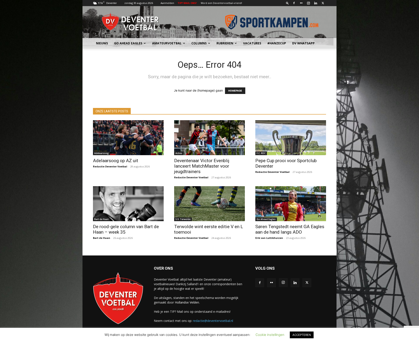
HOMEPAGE (235, 90)
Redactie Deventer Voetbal (110, 166)
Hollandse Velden (187, 302)
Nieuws (102, 43)
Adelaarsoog (101, 153)
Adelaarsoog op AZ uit (115, 160)
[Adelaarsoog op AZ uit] (128, 137)
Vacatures (252, 43)
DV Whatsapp (303, 43)
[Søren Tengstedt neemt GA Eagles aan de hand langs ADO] (290, 203)
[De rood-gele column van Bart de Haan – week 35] (128, 203)
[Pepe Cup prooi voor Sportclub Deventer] (290, 137)
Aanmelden (167, 3)
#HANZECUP (276, 43)
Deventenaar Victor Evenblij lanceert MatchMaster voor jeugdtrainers (201, 166)
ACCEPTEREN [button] (301, 335)
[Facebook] (294, 3)
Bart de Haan (101, 219)
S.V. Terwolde (183, 219)
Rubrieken (224, 43)
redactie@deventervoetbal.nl (213, 321)
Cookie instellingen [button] (270, 335)
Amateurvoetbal (167, 43)
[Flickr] (301, 3)
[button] (287, 3)
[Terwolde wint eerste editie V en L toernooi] (209, 203)
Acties (178, 153)
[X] (322, 3)
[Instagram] (308, 3)
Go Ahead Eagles (128, 43)
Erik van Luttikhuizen (269, 238)
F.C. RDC (261, 153)
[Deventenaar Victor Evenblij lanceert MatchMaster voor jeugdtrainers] (209, 137)
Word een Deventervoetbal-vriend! (221, 3)
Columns (199, 43)
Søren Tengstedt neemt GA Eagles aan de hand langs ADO (289, 229)
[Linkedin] (315, 3)
